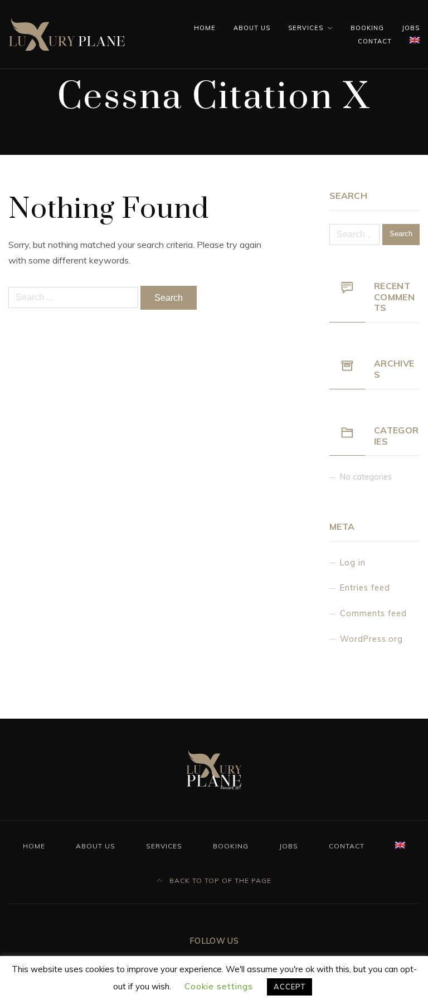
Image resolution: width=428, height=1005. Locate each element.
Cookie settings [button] (218, 986)
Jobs (411, 28)
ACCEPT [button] (289, 986)
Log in (353, 563)
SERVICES (305, 28)
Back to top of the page (219, 880)
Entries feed (365, 588)
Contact (375, 41)
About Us (252, 28)
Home (205, 28)
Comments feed (373, 613)
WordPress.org (371, 639)
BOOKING (367, 28)
